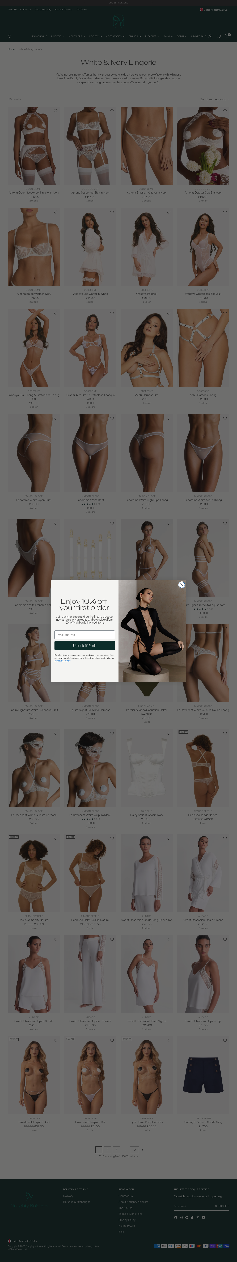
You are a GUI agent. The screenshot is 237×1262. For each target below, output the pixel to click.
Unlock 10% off (84, 645)
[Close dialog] (182, 585)
